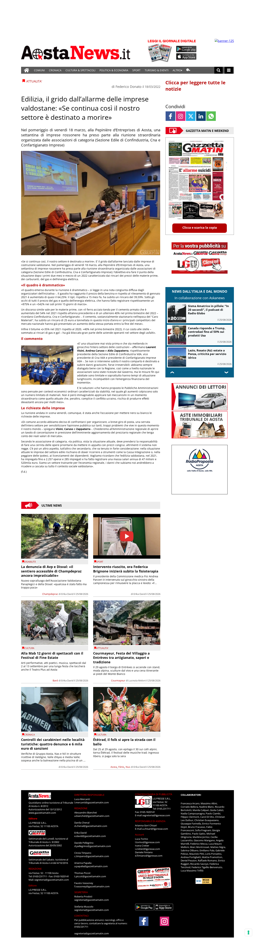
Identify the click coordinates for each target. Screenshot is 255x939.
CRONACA (55, 70)
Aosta (114, 767)
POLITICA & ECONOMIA (113, 70)
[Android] (186, 49)
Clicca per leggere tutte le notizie (195, 85)
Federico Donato (129, 86)
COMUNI (39, 70)
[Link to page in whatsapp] (211, 116)
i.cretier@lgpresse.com (147, 849)
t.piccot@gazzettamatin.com (90, 876)
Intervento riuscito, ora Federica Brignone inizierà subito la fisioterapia (125, 568)
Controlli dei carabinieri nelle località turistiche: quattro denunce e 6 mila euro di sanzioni (53, 744)
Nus (128, 767)
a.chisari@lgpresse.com (155, 828)
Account (139, 834)
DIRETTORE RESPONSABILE (89, 794)
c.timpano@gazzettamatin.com (91, 856)
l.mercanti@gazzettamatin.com (91, 802)
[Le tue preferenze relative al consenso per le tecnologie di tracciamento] (248, 932)
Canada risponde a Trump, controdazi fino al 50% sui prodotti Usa (206, 331)
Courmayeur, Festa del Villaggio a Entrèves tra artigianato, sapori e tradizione (121, 657)
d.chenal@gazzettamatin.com (90, 826)
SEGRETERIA (81, 892)
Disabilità (30, 561)
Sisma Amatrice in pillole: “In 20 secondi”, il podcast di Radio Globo (208, 309)
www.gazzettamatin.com (42, 812)
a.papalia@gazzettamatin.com (91, 866)
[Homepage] (26, 70)
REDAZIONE (35, 868)
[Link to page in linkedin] (201, 116)
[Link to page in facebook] (170, 116)
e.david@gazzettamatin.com (90, 836)
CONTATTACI (81, 915)
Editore (33, 818)
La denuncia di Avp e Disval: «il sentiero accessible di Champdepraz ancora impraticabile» (51, 571)
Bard (55, 680)
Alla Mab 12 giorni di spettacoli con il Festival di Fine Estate (52, 655)
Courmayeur (118, 680)
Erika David (67, 594)
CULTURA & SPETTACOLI (80, 70)
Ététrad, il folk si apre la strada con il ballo (124, 741)
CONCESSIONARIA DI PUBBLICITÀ (153, 794)
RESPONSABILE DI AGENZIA (150, 821)
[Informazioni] (188, 70)
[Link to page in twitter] (190, 116)
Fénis (121, 767)
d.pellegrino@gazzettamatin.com (92, 846)
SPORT (136, 70)
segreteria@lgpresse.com (156, 815)
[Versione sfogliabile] (160, 50)
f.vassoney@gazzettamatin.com (92, 886)
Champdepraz (50, 594)
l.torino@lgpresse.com (147, 842)
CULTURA (29, 648)
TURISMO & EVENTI (157, 70)
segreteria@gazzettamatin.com (51, 879)
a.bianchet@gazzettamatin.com (91, 816)
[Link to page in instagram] (180, 116)
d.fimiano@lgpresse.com (148, 855)
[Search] (218, 70)
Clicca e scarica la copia (199, 228)
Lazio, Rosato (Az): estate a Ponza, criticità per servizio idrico (207, 353)
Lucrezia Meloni (137, 680)
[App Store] (186, 56)
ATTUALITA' (102, 648)
